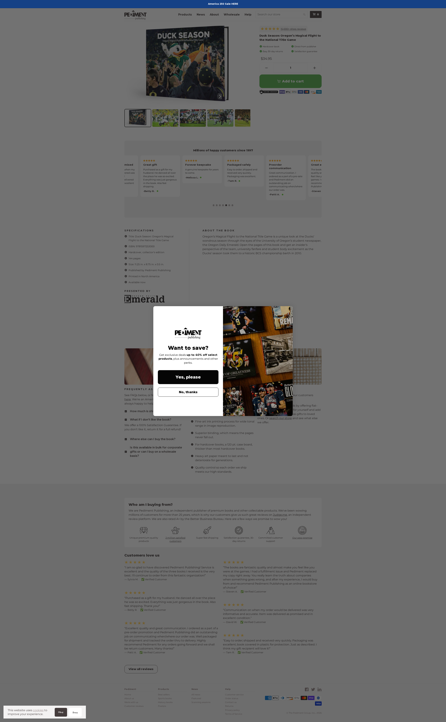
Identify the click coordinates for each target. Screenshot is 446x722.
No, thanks (188, 392)
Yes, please (188, 377)
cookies (38, 710)
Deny (75, 712)
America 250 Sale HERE (223, 3)
